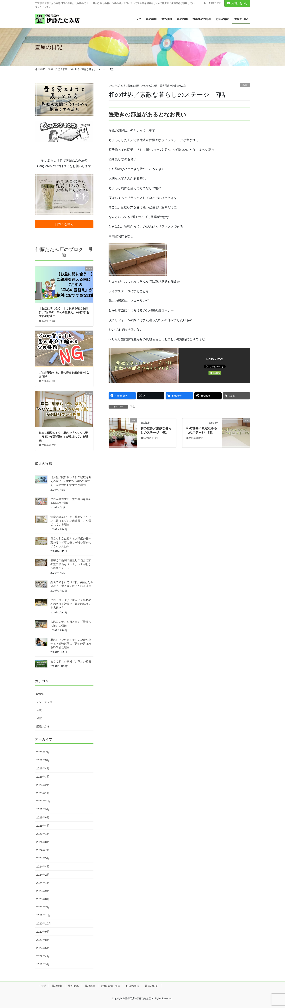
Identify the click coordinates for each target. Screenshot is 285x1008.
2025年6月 (42, 817)
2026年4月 (42, 768)
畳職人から (43, 726)
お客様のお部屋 (110, 985)
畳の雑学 (90, 985)
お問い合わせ (239, 3)
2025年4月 (42, 825)
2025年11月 (43, 801)
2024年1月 (42, 882)
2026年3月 (42, 776)
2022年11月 (43, 915)
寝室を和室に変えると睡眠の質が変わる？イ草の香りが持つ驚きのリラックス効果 (70, 542)
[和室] (123, 432)
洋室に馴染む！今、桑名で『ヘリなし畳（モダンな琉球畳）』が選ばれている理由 (63, 436)
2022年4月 (42, 956)
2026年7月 (42, 752)
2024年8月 (42, 841)
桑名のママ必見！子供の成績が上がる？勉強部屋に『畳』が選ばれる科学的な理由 (70, 643)
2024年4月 (42, 866)
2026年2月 (42, 784)
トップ (42, 985)
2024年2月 (42, 874)
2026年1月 (42, 793)
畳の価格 (73, 985)
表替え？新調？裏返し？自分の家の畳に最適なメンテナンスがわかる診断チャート (70, 564)
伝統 (39, 710)
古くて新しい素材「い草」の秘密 (70, 661)
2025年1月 (42, 833)
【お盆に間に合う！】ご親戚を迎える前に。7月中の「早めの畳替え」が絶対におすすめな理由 (64, 312)
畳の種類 (57, 985)
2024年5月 (42, 858)
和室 (245, 85)
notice (40, 693)
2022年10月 (43, 923)
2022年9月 (42, 931)
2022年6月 (42, 947)
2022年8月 (42, 939)
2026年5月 (42, 760)
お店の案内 (132, 985)
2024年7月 (42, 850)
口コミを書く (64, 224)
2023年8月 (42, 899)
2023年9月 (42, 890)
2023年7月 (42, 907)
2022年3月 (42, 964)
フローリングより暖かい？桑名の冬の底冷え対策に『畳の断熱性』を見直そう (70, 603)
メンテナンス (44, 702)
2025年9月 (42, 809)
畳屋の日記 (151, 985)
